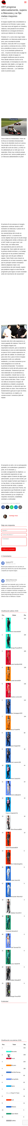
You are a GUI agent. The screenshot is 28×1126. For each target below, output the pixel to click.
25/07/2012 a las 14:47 (11, 581)
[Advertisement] (14, 88)
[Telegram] (16, 507)
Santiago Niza (13, 515)
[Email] (20, 507)
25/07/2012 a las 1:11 (10, 563)
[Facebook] (3, 507)
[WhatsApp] (12, 507)
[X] (7, 507)
